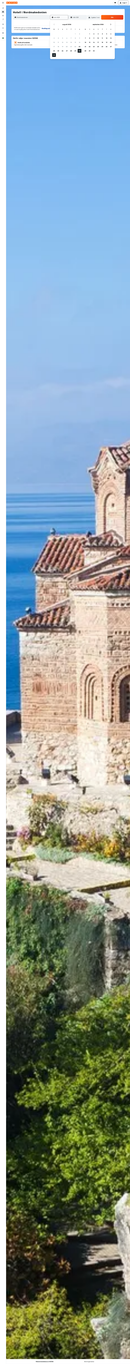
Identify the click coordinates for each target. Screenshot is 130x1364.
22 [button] (75, 46)
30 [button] (79, 51)
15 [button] (75, 42)
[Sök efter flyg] (3, 8)
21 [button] (71, 46)
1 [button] (75, 34)
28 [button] (71, 51)
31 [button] (54, 55)
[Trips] (3, 33)
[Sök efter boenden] (3, 12)
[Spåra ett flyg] (3, 28)
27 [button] (67, 51)
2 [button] (79, 34)
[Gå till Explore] (3, 24)
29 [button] (75, 51)
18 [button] (58, 46)
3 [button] (98, 34)
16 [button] (79, 42)
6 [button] (66, 38)
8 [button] (75, 38)
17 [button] (54, 46)
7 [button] (85, 38)
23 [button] (79, 46)
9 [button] (79, 38)
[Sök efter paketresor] (3, 19)
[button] (3, 3)
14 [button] (71, 42)
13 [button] (66, 42)
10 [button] (54, 42)
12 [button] (62, 42)
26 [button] (62, 51)
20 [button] (67, 46)
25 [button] (58, 51)
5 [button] (62, 38)
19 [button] (62, 46)
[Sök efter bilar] (3, 15)
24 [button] (54, 51)
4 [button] (58, 38)
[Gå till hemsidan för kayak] (11, 3)
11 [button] (58, 42)
